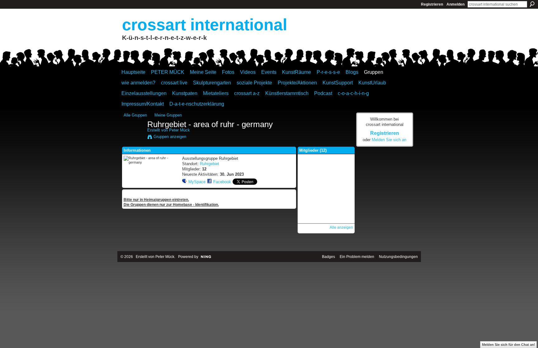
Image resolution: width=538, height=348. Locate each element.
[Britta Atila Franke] (342, 186)
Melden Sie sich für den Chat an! (508, 344)
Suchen (532, 4)
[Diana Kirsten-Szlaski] (342, 169)
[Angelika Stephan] (326, 219)
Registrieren (432, 4)
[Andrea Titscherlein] (326, 186)
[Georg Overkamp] (309, 186)
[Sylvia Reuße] (326, 202)
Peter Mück (179, 130)
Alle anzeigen (341, 227)
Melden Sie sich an (389, 139)
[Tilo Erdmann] (342, 202)
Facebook (222, 181)
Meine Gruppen (168, 115)
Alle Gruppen (135, 115)
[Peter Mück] (134, 138)
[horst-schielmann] (309, 202)
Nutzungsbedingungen (398, 257)
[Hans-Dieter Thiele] (309, 169)
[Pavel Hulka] (309, 219)
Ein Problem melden (357, 257)
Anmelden (455, 4)
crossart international (204, 25)
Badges (328, 257)
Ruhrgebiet (209, 163)
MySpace (196, 181)
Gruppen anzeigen (169, 136)
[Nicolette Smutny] (326, 169)
